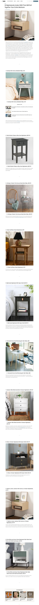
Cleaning (18, 1)
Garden (21, 1)
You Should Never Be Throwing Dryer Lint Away (22, 599)
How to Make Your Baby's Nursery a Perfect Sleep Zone (20, 111)
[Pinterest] (28, 1)
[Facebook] (27, 1)
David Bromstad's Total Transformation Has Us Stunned (16, 599)
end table (18, 121)
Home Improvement (10, 1)
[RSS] (32, 1)
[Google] (30, 1)
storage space (22, 427)
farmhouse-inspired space (19, 217)
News (5, 3)
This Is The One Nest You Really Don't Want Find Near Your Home (30, 599)
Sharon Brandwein (7, 9)
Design (15, 1)
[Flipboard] (29, 1)
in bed (9, 45)
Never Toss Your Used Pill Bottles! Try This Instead (8, 599)
